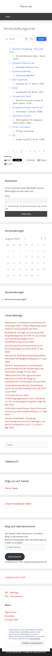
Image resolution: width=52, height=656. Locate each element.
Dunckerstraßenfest (21, 71)
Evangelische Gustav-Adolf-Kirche (27, 107)
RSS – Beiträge (11, 592)
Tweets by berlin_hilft (15, 577)
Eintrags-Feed (11, 619)
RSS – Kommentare (14, 596)
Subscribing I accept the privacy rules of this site (26, 207)
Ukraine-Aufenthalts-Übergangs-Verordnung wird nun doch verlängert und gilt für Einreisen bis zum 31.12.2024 (25, 421)
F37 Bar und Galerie (21, 127)
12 (34, 151)
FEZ (13, 135)
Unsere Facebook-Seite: (18, 503)
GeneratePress (39, 652)
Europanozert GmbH (21, 96)
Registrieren (10, 612)
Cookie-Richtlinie (34, 639)
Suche (41, 39)
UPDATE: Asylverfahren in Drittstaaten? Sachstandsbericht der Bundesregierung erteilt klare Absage (24, 368)
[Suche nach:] (26, 444)
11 (30, 151)
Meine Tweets (11, 488)
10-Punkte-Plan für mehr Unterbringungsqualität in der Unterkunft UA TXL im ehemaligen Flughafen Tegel (25, 398)
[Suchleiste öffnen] (48, 16)
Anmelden (10, 616)
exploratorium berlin (21, 115)
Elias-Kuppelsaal (19, 79)
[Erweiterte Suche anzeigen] (26, 38)
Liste (31, 38)
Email (7, 196)
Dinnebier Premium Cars (23, 63)
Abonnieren (14, 556)
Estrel (14, 88)
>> (44, 151)
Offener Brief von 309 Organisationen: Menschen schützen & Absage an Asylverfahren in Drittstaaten (23, 378)
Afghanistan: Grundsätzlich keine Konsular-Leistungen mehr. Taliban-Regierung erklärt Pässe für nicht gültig (26, 325)
